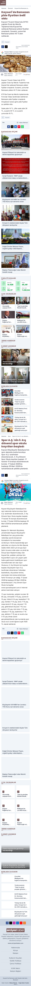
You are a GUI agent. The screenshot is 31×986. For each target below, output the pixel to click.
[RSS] (24, 923)
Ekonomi (10, 8)
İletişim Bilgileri (15, 971)
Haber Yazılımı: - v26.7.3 (15, 983)
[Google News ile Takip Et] (26, 74)
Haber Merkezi (8, 74)
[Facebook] (7, 923)
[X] (10, 923)
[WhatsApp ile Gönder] (22, 126)
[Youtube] (21, 923)
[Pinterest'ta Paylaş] (19, 126)
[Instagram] (14, 923)
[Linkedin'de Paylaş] (15, 126)
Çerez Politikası (15, 963)
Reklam (15, 953)
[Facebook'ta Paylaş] (2, 46)
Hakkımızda (15, 947)
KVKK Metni (15, 968)
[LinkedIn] (17, 923)
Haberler (3, 8)
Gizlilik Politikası (15, 961)
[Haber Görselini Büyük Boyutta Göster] (15, 63)
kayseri (7, 42)
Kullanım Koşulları (15, 958)
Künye (15, 950)
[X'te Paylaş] (6, 46)
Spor (9, 436)
